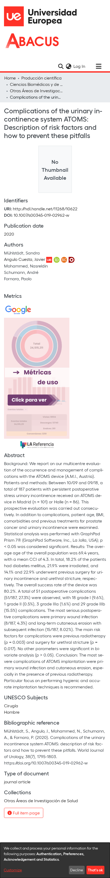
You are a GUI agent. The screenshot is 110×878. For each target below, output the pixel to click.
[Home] (42, 16)
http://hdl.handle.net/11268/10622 (45, 208)
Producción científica (41, 77)
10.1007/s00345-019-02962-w (41, 215)
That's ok (95, 870)
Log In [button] (79, 66)
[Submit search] (60, 66)
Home (10, 77)
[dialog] (55, 860)
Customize (13, 870)
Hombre (11, 711)
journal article (17, 781)
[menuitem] (68, 66)
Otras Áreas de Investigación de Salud (36, 90)
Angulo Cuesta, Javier (24, 259)
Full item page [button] (26, 812)
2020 (9, 233)
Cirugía (11, 705)
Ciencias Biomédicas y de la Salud (36, 84)
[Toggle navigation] (98, 66)
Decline (76, 870)
